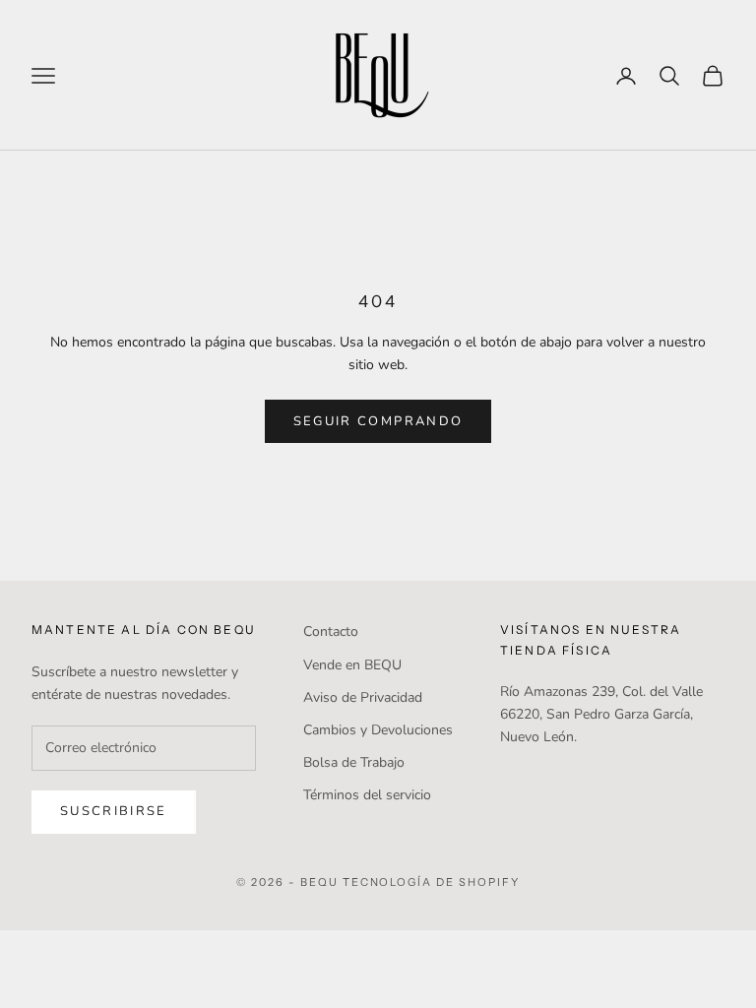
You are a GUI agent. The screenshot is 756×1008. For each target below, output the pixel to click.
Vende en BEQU (352, 665)
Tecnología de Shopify (432, 882)
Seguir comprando (378, 421)
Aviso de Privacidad (362, 697)
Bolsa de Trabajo (354, 762)
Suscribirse (113, 811)
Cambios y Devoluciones (378, 730)
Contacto (330, 631)
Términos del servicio (367, 795)
